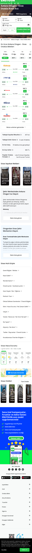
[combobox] (10, 20)
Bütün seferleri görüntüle (15, 127)
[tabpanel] (16, 25)
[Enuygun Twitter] (16, 469)
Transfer (4, 502)
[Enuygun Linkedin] (19, 469)
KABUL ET (24, 550)
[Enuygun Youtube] (23, 469)
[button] (16, 372)
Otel (3, 489)
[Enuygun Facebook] (9, 469)
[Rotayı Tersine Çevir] (16, 19)
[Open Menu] (18, 3)
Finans (4, 507)
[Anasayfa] (1, 39)
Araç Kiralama (6, 498)
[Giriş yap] (14, 3)
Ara (25, 66)
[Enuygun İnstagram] (13, 469)
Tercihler (4, 550)
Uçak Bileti (5, 484)
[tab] (8, 14)
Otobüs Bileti (6, 39)
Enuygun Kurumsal (7, 515)
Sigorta (4, 511)
